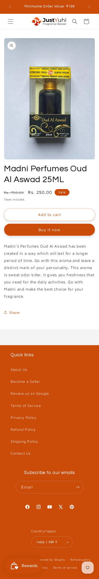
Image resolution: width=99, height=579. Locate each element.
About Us (19, 369)
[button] (10, 21)
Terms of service (65, 567)
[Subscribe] (77, 487)
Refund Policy (23, 429)
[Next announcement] (89, 7)
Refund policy (80, 559)
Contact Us (21, 453)
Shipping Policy (24, 441)
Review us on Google (30, 393)
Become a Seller (25, 381)
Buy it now (49, 229)
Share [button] (14, 312)
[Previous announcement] (10, 7)
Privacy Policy (23, 417)
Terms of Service (26, 405)
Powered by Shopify (50, 559)
